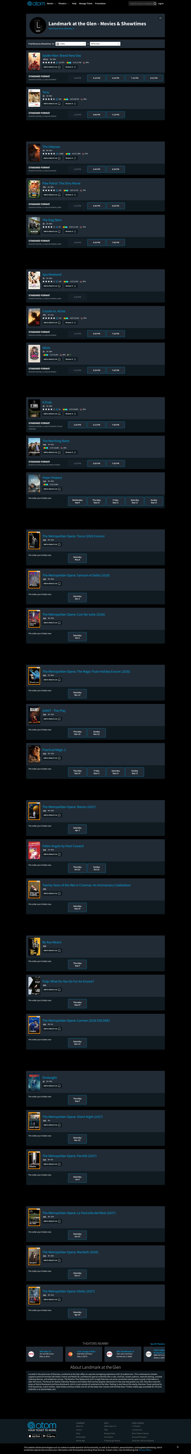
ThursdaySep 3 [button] (77, 964)
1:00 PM (77, 78)
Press (78, 1433)
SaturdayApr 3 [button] (77, 829)
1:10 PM (77, 333)
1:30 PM (77, 114)
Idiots (46, 348)
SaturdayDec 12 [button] (77, 693)
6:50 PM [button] (115, 205)
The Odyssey (51, 146)
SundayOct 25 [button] (96, 868)
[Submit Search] (155, 3)
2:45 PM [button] (77, 424)
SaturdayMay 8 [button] (77, 558)
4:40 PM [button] (96, 205)
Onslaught (49, 1077)
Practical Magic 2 (54, 750)
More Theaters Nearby (140, 1433)
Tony (45, 92)
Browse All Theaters (139, 1437)
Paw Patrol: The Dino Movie (61, 183)
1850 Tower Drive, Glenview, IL (61, 28)
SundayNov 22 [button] (96, 732)
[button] (160, 18)
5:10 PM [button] (115, 78)
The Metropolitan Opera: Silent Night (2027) (72, 1116)
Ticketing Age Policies (112, 1440)
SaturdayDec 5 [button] (77, 597)
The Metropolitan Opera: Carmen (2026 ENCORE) (76, 1020)
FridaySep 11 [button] (116, 501)
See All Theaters (157, 1344)
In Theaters (136, 1426)
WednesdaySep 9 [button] (77, 501)
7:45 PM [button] (115, 370)
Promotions (108, 1437)
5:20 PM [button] (96, 370)
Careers (79, 1430)
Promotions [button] (100, 3)
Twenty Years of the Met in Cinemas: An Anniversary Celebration (86, 885)
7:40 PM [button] (115, 424)
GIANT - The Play (54, 710)
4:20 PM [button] (96, 242)
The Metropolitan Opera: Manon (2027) (69, 807)
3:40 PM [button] (96, 169)
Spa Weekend (51, 274)
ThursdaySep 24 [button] (77, 1003)
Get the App (80, 1440)
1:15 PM (77, 205)
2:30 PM (77, 297)
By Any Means (51, 942)
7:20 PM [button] (115, 333)
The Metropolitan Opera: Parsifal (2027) (69, 1156)
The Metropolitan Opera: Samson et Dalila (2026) (76, 575)
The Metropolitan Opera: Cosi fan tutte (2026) (73, 614)
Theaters (62, 3)
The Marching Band (55, 441)
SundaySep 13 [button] (154, 501)
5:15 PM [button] (96, 424)
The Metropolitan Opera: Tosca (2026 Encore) (73, 536)
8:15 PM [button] (153, 78)
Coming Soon (137, 1430)
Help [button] (74, 3)
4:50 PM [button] (96, 333)
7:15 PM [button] (134, 78)
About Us (79, 1426)
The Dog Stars (52, 220)
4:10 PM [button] (96, 78)
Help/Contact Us (110, 1426)
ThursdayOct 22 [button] (77, 868)
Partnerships (80, 1437)
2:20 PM (77, 463)
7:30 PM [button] (115, 463)
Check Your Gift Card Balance (143, 1440)
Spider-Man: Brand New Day (61, 55)
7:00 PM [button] (115, 242)
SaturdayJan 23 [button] (77, 1235)
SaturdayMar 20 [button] (77, 1138)
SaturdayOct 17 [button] (77, 1274)
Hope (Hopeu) (52, 477)
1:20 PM (77, 169)
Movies (50, 3)
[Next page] (161, 1354)
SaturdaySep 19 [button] (77, 907)
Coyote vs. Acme (53, 311)
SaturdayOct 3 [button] (77, 636)
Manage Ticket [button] (85, 3)
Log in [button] (160, 3)
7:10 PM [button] (115, 114)
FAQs (106, 1430)
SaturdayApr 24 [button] (77, 1313)
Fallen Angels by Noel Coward (62, 846)
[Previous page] (29, 1354)
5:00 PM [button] (96, 463)
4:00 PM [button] (96, 114)
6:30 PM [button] (115, 169)
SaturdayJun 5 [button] (77, 1178)
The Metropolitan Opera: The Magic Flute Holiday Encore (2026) (86, 671)
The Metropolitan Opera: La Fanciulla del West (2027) (78, 1213)
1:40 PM (77, 242)
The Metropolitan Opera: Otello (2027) (68, 1291)
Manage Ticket (109, 1433)
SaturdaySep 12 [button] (135, 501)
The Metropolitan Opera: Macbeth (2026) (70, 1252)
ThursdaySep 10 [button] (96, 501)
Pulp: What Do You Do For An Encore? (68, 981)
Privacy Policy (145, 1450)
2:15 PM (77, 370)
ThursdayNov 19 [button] (77, 732)
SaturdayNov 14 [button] (77, 1042)
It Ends (47, 402)
